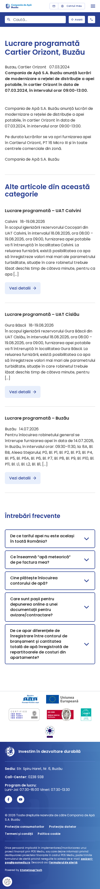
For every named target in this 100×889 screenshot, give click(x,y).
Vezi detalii (20, 288)
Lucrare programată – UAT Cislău (42, 314)
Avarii (79, 19)
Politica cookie (49, 834)
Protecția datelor (62, 827)
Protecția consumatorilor (24, 827)
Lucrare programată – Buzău (37, 418)
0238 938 (91, 19)
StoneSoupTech (31, 870)
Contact (54, 6)
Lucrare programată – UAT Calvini (43, 210)
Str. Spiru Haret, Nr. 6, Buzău (39, 768)
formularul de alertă (63, 862)
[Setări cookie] (7, 882)
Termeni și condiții (19, 834)
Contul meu (74, 6)
